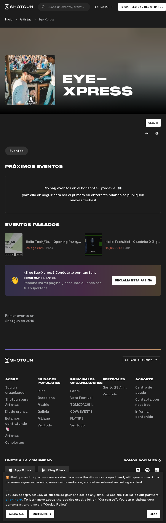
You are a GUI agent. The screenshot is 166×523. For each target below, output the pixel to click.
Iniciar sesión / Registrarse (142, 7)
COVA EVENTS (81, 411)
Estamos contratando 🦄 (16, 423)
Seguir (153, 123)
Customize (40, 514)
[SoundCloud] (146, 133)
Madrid (43, 404)
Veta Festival (81, 397)
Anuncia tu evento (139, 360)
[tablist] (83, 151)
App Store (23, 470)
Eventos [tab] (17, 150)
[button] (153, 123)
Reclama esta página (133, 280)
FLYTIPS (76, 418)
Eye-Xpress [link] (46, 19)
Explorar (102, 7)
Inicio (9, 19)
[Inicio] (19, 6)
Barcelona (46, 397)
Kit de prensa (16, 411)
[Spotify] (157, 133)
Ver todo (45, 425)
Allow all (16, 514)
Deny (153, 514)
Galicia (43, 411)
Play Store (56, 470)
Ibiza (42, 391)
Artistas (25, 19)
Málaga (44, 418)
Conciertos (14, 442)
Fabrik (75, 391)
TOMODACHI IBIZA (84, 404)
